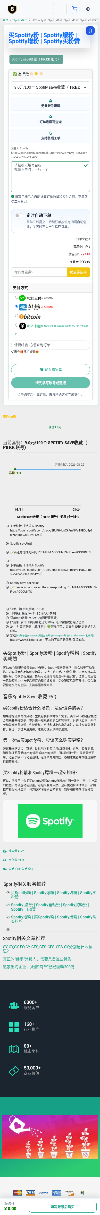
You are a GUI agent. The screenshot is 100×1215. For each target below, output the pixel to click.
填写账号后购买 (63, 1207)
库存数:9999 (16, 860)
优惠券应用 (78, 272)
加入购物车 (53, 370)
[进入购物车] (75, 9)
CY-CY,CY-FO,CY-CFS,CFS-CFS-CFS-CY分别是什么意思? (47, 949)
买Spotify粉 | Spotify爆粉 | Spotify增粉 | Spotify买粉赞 (53, 894)
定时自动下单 (38, 215)
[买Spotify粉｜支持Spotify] (12, 9)
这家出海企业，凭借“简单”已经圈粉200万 (39, 967)
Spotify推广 (20, 20)
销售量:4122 (16, 851)
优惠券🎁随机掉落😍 (25, 352)
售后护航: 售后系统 (20, 869)
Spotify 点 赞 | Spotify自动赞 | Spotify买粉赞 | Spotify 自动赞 (50, 907)
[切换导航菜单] (60, 9)
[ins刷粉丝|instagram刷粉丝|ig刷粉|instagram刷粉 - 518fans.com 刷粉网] (55, 635)
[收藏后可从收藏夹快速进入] (90, 30)
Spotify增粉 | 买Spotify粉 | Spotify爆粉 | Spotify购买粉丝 (53, 919)
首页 (5, 20)
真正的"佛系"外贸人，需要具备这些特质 (37, 959)
